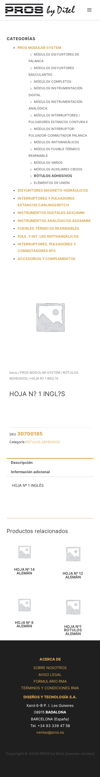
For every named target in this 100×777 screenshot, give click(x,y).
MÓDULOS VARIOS (48, 163)
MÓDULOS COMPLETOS (52, 81)
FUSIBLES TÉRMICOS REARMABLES (48, 228)
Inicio (13, 373)
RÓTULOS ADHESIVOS (53, 176)
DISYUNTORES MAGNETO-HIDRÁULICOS (53, 190)
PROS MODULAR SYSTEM (39, 47)
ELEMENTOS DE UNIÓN (52, 183)
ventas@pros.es (50, 732)
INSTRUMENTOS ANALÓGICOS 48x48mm (54, 221)
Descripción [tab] (22, 462)
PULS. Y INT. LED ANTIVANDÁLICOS (48, 236)
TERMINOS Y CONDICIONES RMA (50, 688)
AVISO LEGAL (50, 675)
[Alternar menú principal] (89, 10)
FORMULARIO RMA (50, 681)
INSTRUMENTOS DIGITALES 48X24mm (51, 213)
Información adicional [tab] (30, 472)
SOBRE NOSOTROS (50, 668)
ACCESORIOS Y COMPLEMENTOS (46, 259)
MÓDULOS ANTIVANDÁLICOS (56, 142)
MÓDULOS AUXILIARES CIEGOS (58, 169)
